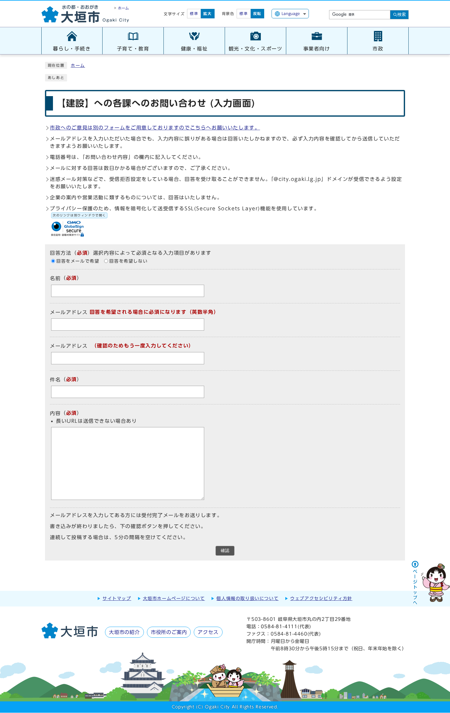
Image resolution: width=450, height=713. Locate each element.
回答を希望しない (128, 261)
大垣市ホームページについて (174, 598)
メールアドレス (69, 312)
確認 (225, 550)
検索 (401, 14)
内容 (55, 413)
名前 (55, 278)
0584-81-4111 (279, 626)
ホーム (78, 65)
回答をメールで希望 (77, 261)
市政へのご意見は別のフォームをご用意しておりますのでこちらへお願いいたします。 (155, 127)
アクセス (208, 632)
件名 (55, 379)
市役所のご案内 (169, 632)
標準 (194, 13)
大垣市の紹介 (124, 632)
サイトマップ (117, 598)
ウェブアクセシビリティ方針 (321, 598)
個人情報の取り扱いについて (247, 598)
